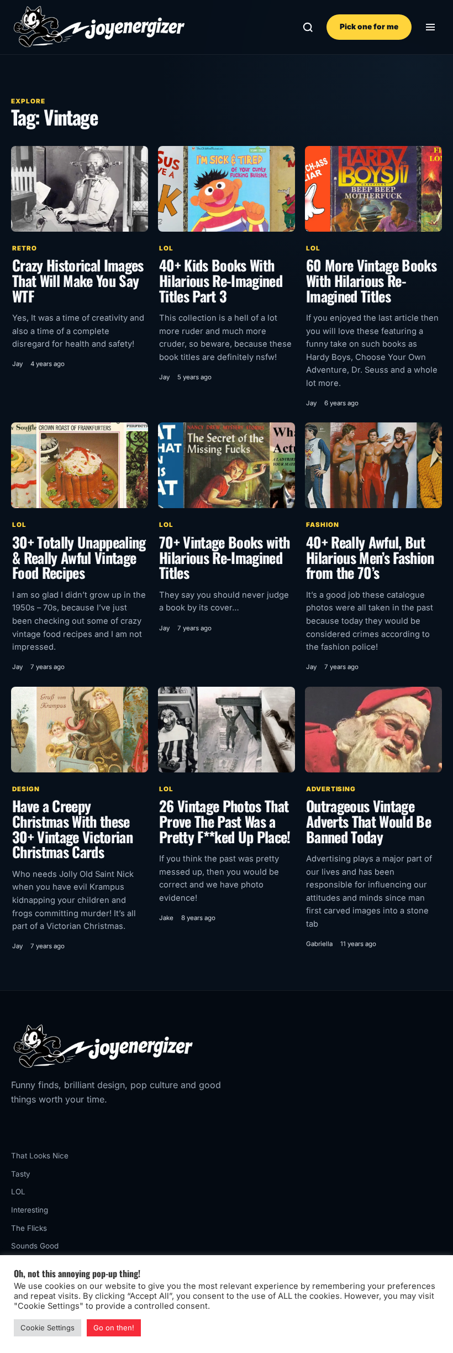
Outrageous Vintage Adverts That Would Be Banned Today (368, 821)
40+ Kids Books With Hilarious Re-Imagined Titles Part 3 (220, 280)
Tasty (20, 1173)
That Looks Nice (40, 1155)
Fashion (322, 525)
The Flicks (29, 1228)
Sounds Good (35, 1245)
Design (26, 789)
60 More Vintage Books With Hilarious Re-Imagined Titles (371, 280)
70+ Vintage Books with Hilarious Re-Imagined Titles (224, 557)
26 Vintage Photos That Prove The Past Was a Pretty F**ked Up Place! (225, 821)
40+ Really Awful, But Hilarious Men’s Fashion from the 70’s (370, 557)
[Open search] (308, 27)
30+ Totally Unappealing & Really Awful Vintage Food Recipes (79, 557)
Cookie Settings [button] (47, 1327)
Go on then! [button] (113, 1327)
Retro (24, 248)
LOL (166, 248)
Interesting (29, 1209)
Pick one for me (369, 26)
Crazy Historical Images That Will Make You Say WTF (78, 280)
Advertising (331, 789)
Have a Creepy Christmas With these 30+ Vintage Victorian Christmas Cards (72, 829)
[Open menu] (430, 27)
